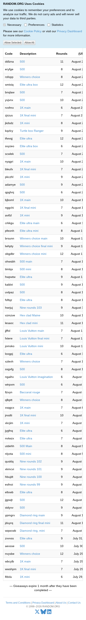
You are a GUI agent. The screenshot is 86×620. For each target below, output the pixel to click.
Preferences (36, 24)
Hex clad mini (29, 323)
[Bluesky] (43, 612)
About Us (61, 602)
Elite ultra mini (29, 230)
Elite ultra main (29, 223)
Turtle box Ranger (32, 130)
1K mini (25, 123)
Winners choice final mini (36, 246)
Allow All (29, 42)
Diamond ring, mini (32, 530)
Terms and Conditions (18, 602)
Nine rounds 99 (30, 484)
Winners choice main (33, 238)
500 (22, 61)
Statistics (57, 24)
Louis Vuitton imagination (36, 376)
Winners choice (30, 77)
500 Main (26, 446)
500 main (26, 261)
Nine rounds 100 (31, 476)
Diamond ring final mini (35, 523)
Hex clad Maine (30, 315)
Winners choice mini (33, 253)
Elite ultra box (29, 84)
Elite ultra (26, 138)
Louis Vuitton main (32, 330)
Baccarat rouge (30, 392)
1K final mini (28, 115)
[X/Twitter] (37, 612)
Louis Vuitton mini (31, 346)
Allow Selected (12, 42)
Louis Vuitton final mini (34, 338)
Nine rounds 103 (31, 307)
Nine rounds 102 (31, 461)
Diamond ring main (32, 515)
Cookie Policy (33, 31)
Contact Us (74, 602)
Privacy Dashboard (69, 31)
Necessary (14, 24)
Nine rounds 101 (31, 469)
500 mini (25, 269)
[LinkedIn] (49, 612)
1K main (25, 107)
